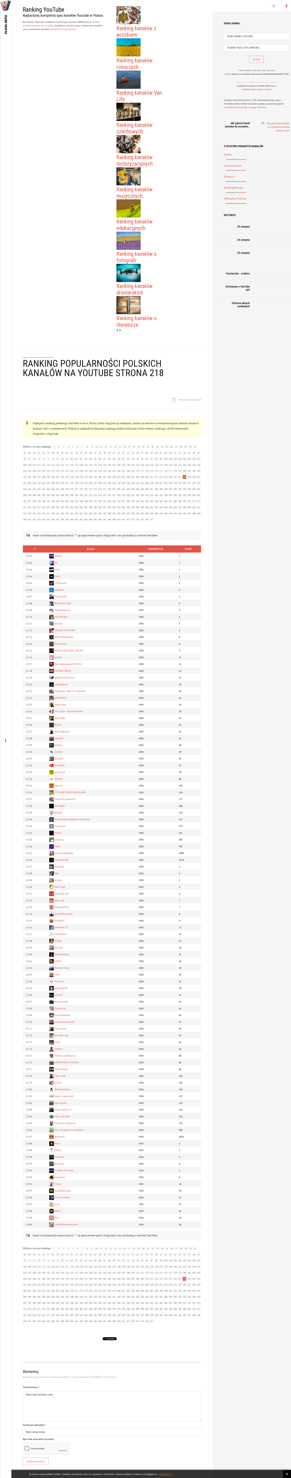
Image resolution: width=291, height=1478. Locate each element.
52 (119, 453)
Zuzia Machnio (61, 954)
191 (57, 477)
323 (142, 495)
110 (34, 465)
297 (198, 489)
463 (85, 519)
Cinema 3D (59, 826)
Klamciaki (59, 1156)
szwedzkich (70, 29)
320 (128, 495)
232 (71, 483)
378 (43, 507)
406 (175, 507)
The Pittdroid (61, 1069)
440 (156, 513)
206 (128, 477)
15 (120, 446)
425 (85, 513)
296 (194, 489)
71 (29, 459)
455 (48, 519)
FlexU (57, 1042)
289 (161, 489)
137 (161, 465)
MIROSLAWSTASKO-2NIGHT (68, 650)
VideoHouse (60, 934)
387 (85, 507)
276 (100, 489)
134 (147, 465)
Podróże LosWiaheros (65, 1055)
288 (156, 489)
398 (137, 507)
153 (57, 471)
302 (43, 495)
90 (119, 459)
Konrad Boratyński (63, 913)
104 (184, 459)
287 (151, 489)
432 (118, 513)
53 (123, 453)
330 (175, 495)
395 (123, 507)
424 (81, 513)
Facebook (274, 6)
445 (179, 513)
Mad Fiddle (59, 718)
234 (81, 483)
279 (114, 489)
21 (148, 446)
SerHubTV (59, 920)
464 (90, 519)
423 (76, 513)
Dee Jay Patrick (62, 1197)
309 (76, 495)
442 (165, 513)
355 (114, 501)
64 (175, 453)
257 (189, 483)
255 (179, 483)
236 (90, 483)
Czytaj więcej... (165, 1474)
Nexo (57, 1143)
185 (29, 477)
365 (161, 501)
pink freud (59, 772)
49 (105, 453)
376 (34, 507)
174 (156, 471)
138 (165, 465)
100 (165, 459)
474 (137, 519)
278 (109, 489)
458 (62, 519)
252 (165, 483)
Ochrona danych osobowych (241, 304)
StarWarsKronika (62, 1190)
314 (100, 495)
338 (34, 501)
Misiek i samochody (64, 1096)
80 (72, 459)
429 (104, 513)
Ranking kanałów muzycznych (134, 192)
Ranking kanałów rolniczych (134, 63)
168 (128, 471)
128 (118, 465)
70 (25, 459)
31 (195, 446)
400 (147, 507)
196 (81, 477)
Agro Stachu (60, 1102)
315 (104, 495)
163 (104, 471)
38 (53, 453)
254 (175, 483)
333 (189, 495)
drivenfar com (61, 1035)
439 (151, 513)
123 (95, 465)
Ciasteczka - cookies (238, 273)
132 (137, 465)
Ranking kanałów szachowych (134, 128)
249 (151, 483)
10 (96, 446)
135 (151, 465)
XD (55, 562)
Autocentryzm (233, 165)
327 (161, 495)
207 (132, 477)
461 (76, 519)
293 (179, 489)
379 (48, 507)
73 (39, 459)
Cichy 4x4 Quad (62, 1116)
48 (100, 453)
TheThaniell (60, 596)
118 (71, 465)
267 (57, 489)
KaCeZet (58, 947)
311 (85, 495)
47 (95, 453)
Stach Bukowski (62, 731)
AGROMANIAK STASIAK (66, 1062)
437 (142, 513)
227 (48, 483)
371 (189, 501)
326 (156, 495)
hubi (56, 873)
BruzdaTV (59, 758)
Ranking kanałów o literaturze (136, 321)
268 (62, 489)
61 (161, 453)
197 (85, 477)
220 (194, 477)
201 (104, 477)
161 (95, 471)
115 (57, 465)
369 (179, 501)
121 (85, 465)
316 (109, 495)
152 (53, 471)
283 (132, 489)
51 (114, 453)
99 (161, 459)
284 (137, 489)
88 (109, 459)
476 (147, 519)
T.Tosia (57, 1183)
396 (128, 507)
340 (43, 501)
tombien (58, 1048)
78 (62, 459)
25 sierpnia (243, 226)
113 (48, 465)
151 (48, 471)
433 (123, 513)
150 (43, 471)
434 (128, 513)
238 (100, 483)
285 (142, 489)
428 (100, 513)
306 (62, 495)
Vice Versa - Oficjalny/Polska (68, 711)
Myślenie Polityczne (64, 677)
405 (170, 507)
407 (179, 507)
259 (198, 483)
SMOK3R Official (62, 670)
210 (147, 477)
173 (151, 471)
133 (142, 465)
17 (129, 446)
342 (53, 501)
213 (161, 477)
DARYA (57, 961)
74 (43, 459)
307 (67, 495)
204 (118, 477)
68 (194, 453)
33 (29, 453)
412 (24, 513)
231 (67, 483)
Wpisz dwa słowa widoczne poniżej (38, 1439)
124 (100, 465)
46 (90, 453)
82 (81, 459)
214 (165, 477)
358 (128, 501)
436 (137, 513)
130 (128, 465)
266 (53, 489)
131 (132, 465)
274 (90, 489)
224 (34, 483)
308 (71, 495)
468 (109, 519)
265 (48, 489)
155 (67, 471)
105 (189, 459)
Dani (56, 1217)
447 (189, 513)
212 (156, 477)
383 (67, 507)
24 (162, 446)
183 (198, 471)
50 (109, 453)
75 (48, 459)
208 (137, 477)
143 (189, 465)
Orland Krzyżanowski (64, 799)
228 (53, 483)
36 (43, 453)
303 (48, 495)
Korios (228, 154)
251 (161, 483)
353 (104, 501)
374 (24, 507)
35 (39, 453)
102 (175, 459)
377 (38, 507)
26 (172, 446)
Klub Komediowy (62, 1089)
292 (175, 489)
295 (189, 489)
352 (100, 501)
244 (128, 483)
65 (180, 453)
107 (198, 459)
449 (198, 513)
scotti (57, 1204)
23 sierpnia (243, 252)
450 (24, 519)
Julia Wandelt (61, 616)
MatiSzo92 (59, 1136)
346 (71, 501)
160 (90, 471)
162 (100, 471)
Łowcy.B (58, 994)
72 (34, 459)
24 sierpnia (243, 239)
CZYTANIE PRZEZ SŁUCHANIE (70, 792)
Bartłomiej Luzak (62, 603)
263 (38, 489)
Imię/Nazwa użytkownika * (34, 1425)
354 (109, 501)
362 (147, 501)
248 (147, 483)
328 (165, 495)
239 (104, 483)
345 (67, 501)
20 (143, 446)
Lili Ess (57, 1082)
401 (151, 507)
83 (86, 459)
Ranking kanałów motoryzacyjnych (134, 160)
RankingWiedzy (234, 187)
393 (114, 507)
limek (57, 576)
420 (62, 513)
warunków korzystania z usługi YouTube (245, 107)
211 (151, 477)
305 (57, 495)
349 (85, 501)
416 (43, 513)
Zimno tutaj (60, 704)
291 (170, 489)
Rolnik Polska (61, 1001)
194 (71, 477)
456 (53, 519)
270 (71, 489)
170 (137, 471)
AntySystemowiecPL (64, 1021)
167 (123, 471)
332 (184, 495)
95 (142, 459)
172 (147, 471)
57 (142, 453)
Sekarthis (59, 839)
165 (114, 471)
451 (29, 519)
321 (132, 495)
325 (151, 495)
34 (34, 453)
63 (170, 453)
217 (179, 477)
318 (118, 495)
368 (175, 501)
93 (133, 459)
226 (43, 483)
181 (189, 471)
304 (53, 495)
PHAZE (58, 556)
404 (165, 507)
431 (114, 513)
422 (71, 513)
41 (67, 453)
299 (29, 495)
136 (156, 465)
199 (95, 477)
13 (110, 446)
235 (85, 483)
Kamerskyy (59, 1177)
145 (198, 465)
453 (38, 519)
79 (67, 459)
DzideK (57, 1150)
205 (123, 477)
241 (114, 483)
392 (109, 507)
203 (114, 477)
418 (53, 513)
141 (179, 465)
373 (198, 501)
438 (147, 513)
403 (161, 507)
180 (184, 471)
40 (62, 453)
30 (190, 446)
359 (132, 501)
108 (24, 465)
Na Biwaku (59, 765)
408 (184, 507)
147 (29, 471)
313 (95, 495)
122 (90, 465)
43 (76, 453)
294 (184, 489)
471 (123, 519)
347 (76, 501)
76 (53, 459)
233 (76, 483)
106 (194, 459)
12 (106, 446)
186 (34, 477)
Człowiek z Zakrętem (64, 1123)
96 (147, 459)
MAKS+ (58, 724)
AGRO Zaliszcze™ (63, 1109)
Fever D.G (59, 981)
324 (147, 495)
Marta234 (59, 1163)
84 (90, 459)
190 (53, 477)
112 (43, 465)
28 (181, 446)
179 (179, 471)
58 (147, 453)
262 (34, 489)
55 (133, 453)
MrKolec (58, 745)
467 (104, 519)
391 (104, 507)
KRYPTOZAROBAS (63, 637)
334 (194, 495)
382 (62, 507)
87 (105, 459)
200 (100, 477)
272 (81, 489)
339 (38, 501)
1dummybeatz (61, 684)
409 (189, 507)
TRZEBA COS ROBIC (64, 630)
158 (81, 471)
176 (165, 471)
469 (114, 519)
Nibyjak (58, 812)
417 (48, 513)
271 (76, 489)
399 (142, 507)
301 (38, 495)
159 (85, 471)
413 (29, 513)
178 (175, 471)
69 (198, 453)
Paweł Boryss (60, 643)
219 (189, 477)
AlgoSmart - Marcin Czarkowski (69, 691)
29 (186, 446)
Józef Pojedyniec (62, 1015)
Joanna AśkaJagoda (63, 853)
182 (194, 471)
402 (156, 507)
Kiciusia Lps (60, 1008)
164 (109, 471)
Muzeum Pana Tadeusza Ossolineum (72, 819)
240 (109, 483)
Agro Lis (58, 785)
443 (170, 513)
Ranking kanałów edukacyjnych (134, 224)
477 (151, 519)
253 (170, 483)
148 (34, 471)
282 (128, 489)
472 (128, 519)
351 (95, 501)
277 (104, 489)
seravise (58, 751)
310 (81, 495)
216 (175, 477)
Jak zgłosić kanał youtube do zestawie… (237, 125)
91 (123, 459)
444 (175, 513)
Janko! (57, 1210)
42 (72, 453)
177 (170, 471)
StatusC (58, 832)
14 (115, 446)
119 (76, 465)
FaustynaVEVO (61, 907)
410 (194, 507)
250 (156, 483)
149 (38, 471)
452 (34, 519)
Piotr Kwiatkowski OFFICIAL (68, 664)
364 (156, 501)
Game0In (58, 738)
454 (43, 519)
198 (90, 477)
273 (85, 489)
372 (194, 501)
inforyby (58, 778)
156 (71, 471)
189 (48, 477)
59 (152, 453)
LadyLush (59, 589)
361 (142, 501)
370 (184, 501)
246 (137, 483)
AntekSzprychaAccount (66, 1224)
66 (184, 453)
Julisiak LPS (60, 697)
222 (24, 483)
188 (43, 477)
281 (123, 489)
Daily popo (59, 886)
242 (118, 483)
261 (29, 489)
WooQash (59, 866)
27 (176, 446)
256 (184, 483)
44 (81, 453)
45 (86, 453)
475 (142, 519)
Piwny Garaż (60, 1028)
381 (57, 507)
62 (166, 453)
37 (48, 453)
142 (184, 465)
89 (114, 459)
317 (114, 495)
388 (90, 507)
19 (139, 446)
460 (71, 519)
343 (57, 501)
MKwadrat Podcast (235, 198)
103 (179, 459)
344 (62, 501)
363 (151, 501)
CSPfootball (60, 583)
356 (118, 501)
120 (81, 465)
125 (104, 465)
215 (170, 477)
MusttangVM (60, 988)
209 (142, 477)
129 (123, 465)
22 (153, 446)
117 (67, 465)
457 (57, 519)
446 (184, 513)
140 (175, 465)
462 (81, 519)
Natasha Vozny (61, 967)
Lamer (57, 846)
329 (170, 495)
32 (25, 453)
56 (137, 453)
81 (76, 459)
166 (118, 471)
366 (165, 501)
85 (95, 459)
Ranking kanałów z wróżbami (136, 31)
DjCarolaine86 (61, 859)
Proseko (58, 623)
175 (161, 471)
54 (128, 453)
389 (95, 507)
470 (118, 519)
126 (109, 465)
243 (123, 483)
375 (29, 507)
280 (118, 489)
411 (198, 507)
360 (137, 501)
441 (161, 513)
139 (170, 465)
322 (137, 495)
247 (142, 483)
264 (43, 489)
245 (132, 483)
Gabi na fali (60, 1075)
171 (142, 471)
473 (132, 519)
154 (62, 471)
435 (132, 513)
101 (170, 459)
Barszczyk (59, 900)
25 (167, 446)
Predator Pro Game (64, 1170)
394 (118, 507)
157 (76, 471)
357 (123, 501)
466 (100, 519)
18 (134, 446)
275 (95, 489)
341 (48, 501)
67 (189, 453)
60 (156, 453)
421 (67, 513)
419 (57, 513)
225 (38, 483)
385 (76, 507)
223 (29, 483)
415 (38, 513)
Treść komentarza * (31, 1387)
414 (34, 513)
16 (125, 446)
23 (157, 446)
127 (114, 465)
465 (95, 519)
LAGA (57, 569)
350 (90, 501)
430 (109, 513)
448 (194, 513)
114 (53, 465)
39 (58, 453)
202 (109, 477)
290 (165, 489)
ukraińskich (56, 29)
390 (100, 507)
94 (137, 459)
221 (198, 477)
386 (81, 507)
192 (62, 477)
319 (123, 495)
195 (76, 477)
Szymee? (229, 176)
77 (58, 459)
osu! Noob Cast (61, 893)
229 (57, 483)
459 (67, 519)
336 (24, 501)
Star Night (59, 805)
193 (67, 477)
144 (194, 465)
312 (90, 495)
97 (152, 459)
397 (132, 507)
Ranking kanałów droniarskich (134, 289)
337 (29, 501)
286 (147, 489)
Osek (56, 974)
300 (34, 495)
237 (95, 483)
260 (24, 489)
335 (198, 495)
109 (29, 465)
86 (100, 459)
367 (170, 501)
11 (101, 446)
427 (95, 513)
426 (90, 513)
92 (128, 459)
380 (53, 507)
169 (132, 471)
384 (71, 507)
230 (62, 483)
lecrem (57, 880)
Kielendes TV (61, 927)
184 (24, 477)
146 (24, 471)
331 (179, 495)
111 (38, 465)
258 (194, 483)
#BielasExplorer (62, 610)
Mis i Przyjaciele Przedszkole (68, 1129)
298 (24, 495)
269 (67, 489)
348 (81, 501)
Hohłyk (58, 940)
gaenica (58, 657)
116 (62, 465)
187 (38, 477)
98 (156, 459)
